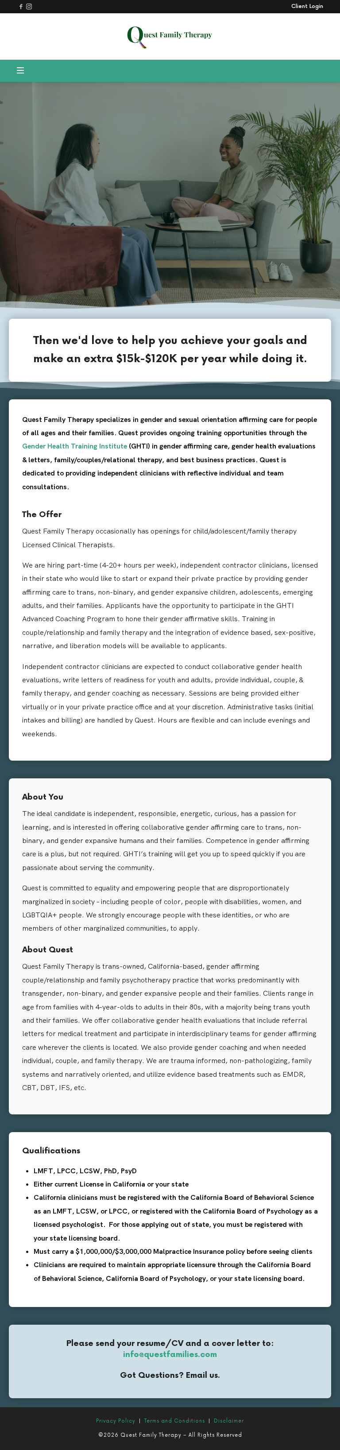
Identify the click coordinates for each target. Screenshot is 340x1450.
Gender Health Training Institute (74, 445)
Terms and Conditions (174, 1421)
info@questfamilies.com (170, 1354)
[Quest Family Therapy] (169, 34)
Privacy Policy (115, 1421)
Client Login (307, 6)
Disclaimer (229, 1421)
